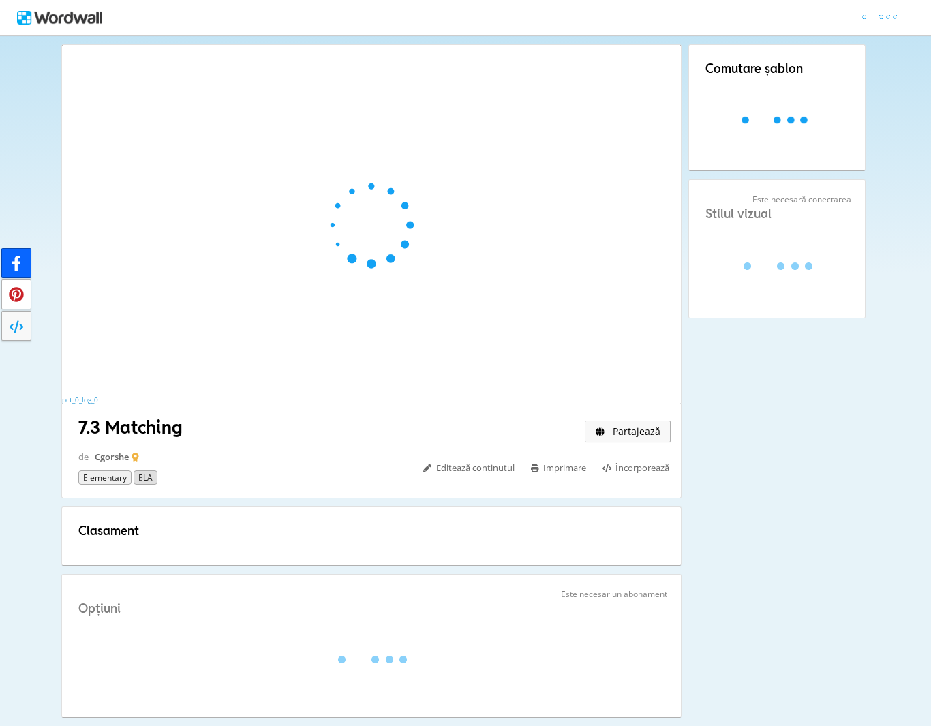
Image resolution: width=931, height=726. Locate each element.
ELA (145, 477)
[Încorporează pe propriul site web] (16, 326)
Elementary (105, 477)
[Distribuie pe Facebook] (16, 263)
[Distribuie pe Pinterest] (16, 294)
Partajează (635, 431)
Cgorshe (112, 457)
